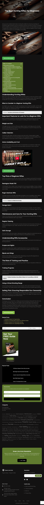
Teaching (8, 439)
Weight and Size (8, 69)
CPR (24, 416)
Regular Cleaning (8, 78)
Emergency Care (32, 417)
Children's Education (5, 416)
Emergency (26, 417)
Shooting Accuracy (14, 437)
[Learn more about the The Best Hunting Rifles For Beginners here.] (8, 171)
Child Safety (12, 416)
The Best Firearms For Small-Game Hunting (13, 322)
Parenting (4, 433)
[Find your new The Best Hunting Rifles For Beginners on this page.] (8, 58)
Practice (24, 433)
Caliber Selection (8, 70)
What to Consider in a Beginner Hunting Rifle (12, 66)
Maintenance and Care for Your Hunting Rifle (12, 77)
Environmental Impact (5, 422)
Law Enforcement (10, 430)
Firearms (25, 422)
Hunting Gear (25, 428)
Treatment (28, 439)
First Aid (10, 424)
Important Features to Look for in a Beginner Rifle (13, 67)
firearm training (4, 424)
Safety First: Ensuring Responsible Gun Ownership (13, 88)
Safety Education (12, 435)
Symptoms (4, 439)
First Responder (5, 407)
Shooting (9, 437)
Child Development (20, 414)
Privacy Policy (28, 493)
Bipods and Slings (8, 83)
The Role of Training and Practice (10, 85)
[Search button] (40, 328)
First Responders (16, 424)
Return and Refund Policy (30, 486)
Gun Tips (22, 13)
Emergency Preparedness (14, 419)
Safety (6, 435)
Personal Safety (19, 433)
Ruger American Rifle (9, 75)
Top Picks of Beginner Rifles (9, 72)
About (26, 490)
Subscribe (22, 399)
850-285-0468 (7, 486)
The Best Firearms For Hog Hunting (12, 319)
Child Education (28, 414)
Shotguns (34, 437)
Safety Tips (25, 435)
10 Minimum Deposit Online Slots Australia (21, 368)
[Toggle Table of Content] (20, 64)
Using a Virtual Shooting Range (10, 87)
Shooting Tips (31, 437)
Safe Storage (7, 80)
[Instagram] (27, 479)
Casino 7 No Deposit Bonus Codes (19, 381)
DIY (17, 417)
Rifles (39, 433)
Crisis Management (29, 416)
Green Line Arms (24, 424)
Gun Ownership (14, 427)
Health (29, 427)
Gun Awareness (36, 424)
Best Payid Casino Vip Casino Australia (20, 371)
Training (19, 439)
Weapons (34, 439)
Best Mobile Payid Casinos (18, 378)
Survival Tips (39, 437)
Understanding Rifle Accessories (9, 81)
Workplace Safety (5, 440)
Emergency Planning (5, 419)
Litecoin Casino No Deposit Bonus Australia (21, 374)
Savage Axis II (7, 76)
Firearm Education (18, 422)
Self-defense (37, 435)
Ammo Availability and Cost (10, 71)
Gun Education (9, 427)
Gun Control (4, 427)
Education (20, 417)
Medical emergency (35, 430)
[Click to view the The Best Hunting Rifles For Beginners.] (8, 312)
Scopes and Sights (8, 82)
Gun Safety (23, 427)
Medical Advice (28, 430)
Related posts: (7, 91)
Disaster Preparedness (12, 417)
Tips (17, 439)
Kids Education (5, 430)
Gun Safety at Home (6, 408)
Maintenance (24, 430)
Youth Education (11, 440)
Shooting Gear (19, 437)
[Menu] (41, 1)
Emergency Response (27, 420)
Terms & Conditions (29, 488)
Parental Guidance (38, 431)
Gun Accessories (30, 424)
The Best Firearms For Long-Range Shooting (14, 323)
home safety (16, 428)
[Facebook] (24, 479)
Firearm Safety (32, 422)
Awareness (8, 414)
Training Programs (8, 86)
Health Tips (4, 429)
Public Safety (29, 433)
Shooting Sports (26, 437)
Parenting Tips (11, 433)
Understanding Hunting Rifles (8, 65)
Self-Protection (4, 437)
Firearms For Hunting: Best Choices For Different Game (16, 320)
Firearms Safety (39, 422)
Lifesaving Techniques (17, 430)
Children (39, 414)
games (21, 424)
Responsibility (35, 433)
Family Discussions (11, 422)
